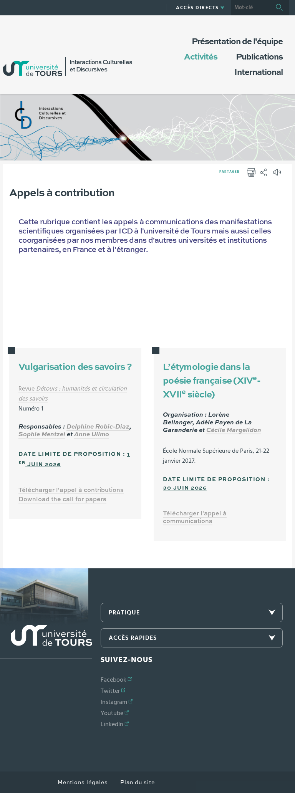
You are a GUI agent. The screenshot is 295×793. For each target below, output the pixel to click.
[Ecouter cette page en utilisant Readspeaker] (278, 175)
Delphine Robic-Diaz (97, 427)
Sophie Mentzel (41, 435)
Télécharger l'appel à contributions (71, 490)
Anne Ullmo (91, 435)
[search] (250, 7)
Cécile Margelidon (233, 430)
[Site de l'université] (46, 642)
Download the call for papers (62, 500)
